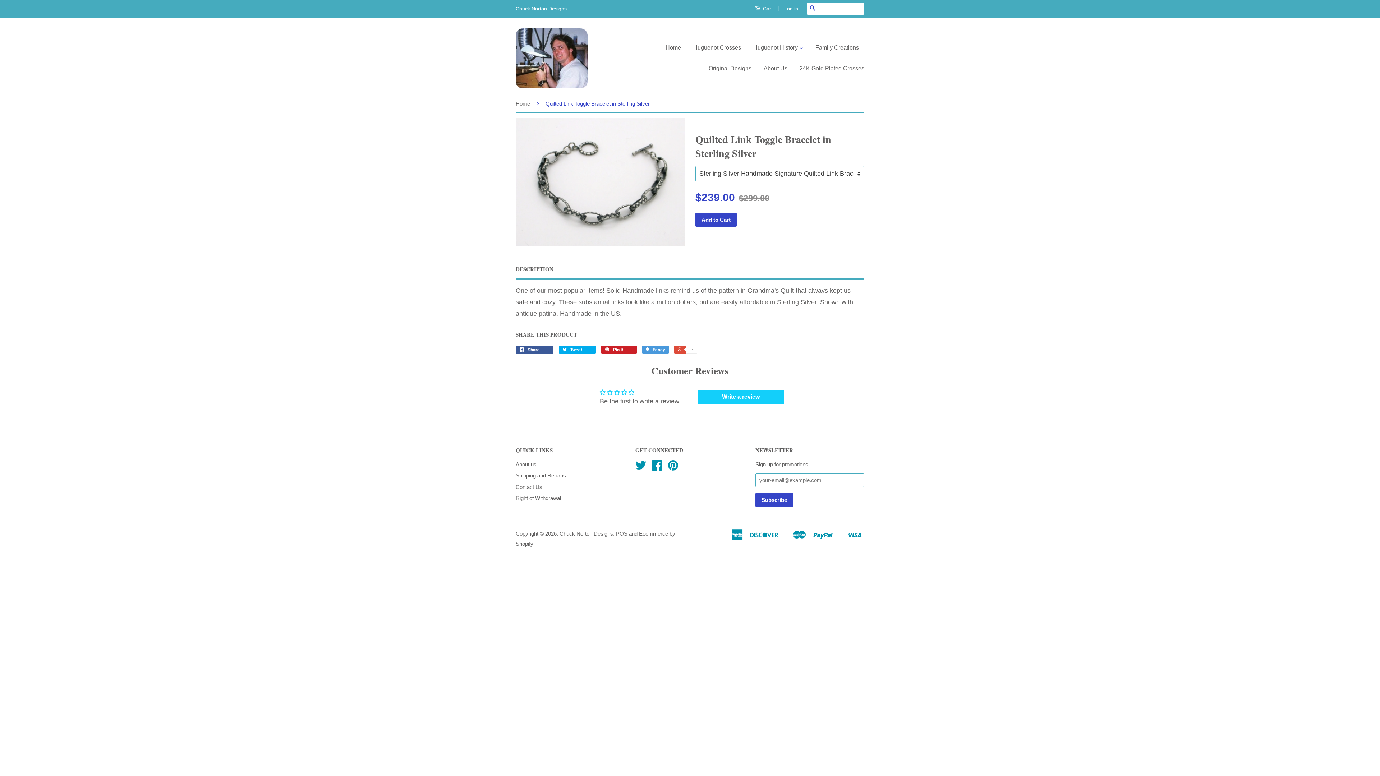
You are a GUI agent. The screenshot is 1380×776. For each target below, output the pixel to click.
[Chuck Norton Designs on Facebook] (657, 468)
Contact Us (529, 487)
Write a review (741, 397)
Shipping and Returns (541, 475)
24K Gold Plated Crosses (832, 68)
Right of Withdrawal (538, 498)
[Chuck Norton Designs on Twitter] (640, 468)
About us (526, 464)
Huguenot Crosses (717, 48)
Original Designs (730, 68)
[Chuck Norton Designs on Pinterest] (673, 468)
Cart (767, 8)
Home (673, 48)
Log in (791, 8)
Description (534, 269)
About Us (775, 68)
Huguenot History (776, 48)
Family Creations (837, 48)
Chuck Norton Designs (586, 534)
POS (621, 534)
